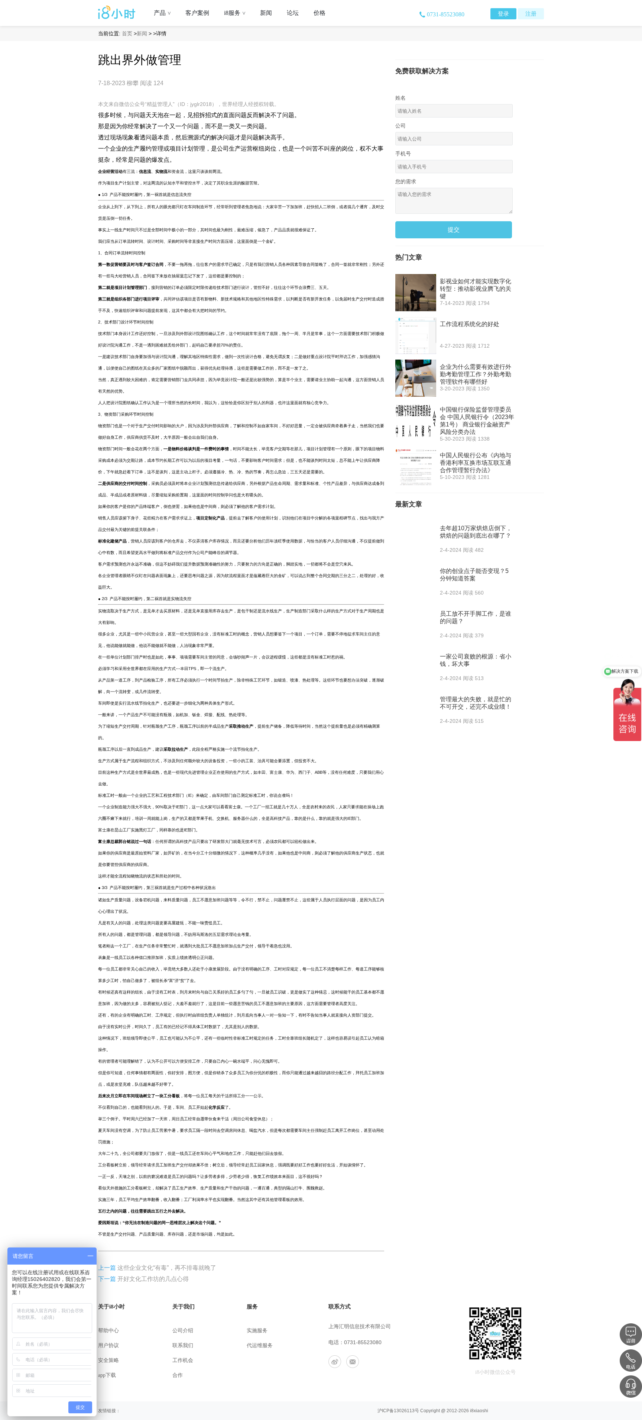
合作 (177, 1375)
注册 (530, 14)
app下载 (107, 1375)
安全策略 (108, 1360)
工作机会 (182, 1360)
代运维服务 (260, 1345)
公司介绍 (182, 1330)
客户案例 (197, 13)
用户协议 (108, 1345)
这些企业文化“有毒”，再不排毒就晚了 (166, 1268)
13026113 (404, 1410)
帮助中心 (108, 1330)
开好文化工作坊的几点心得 (153, 1279)
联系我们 (182, 1345)
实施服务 (257, 1330)
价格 (319, 13)
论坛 (293, 13)
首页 (127, 33)
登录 (503, 14)
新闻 (266, 13)
